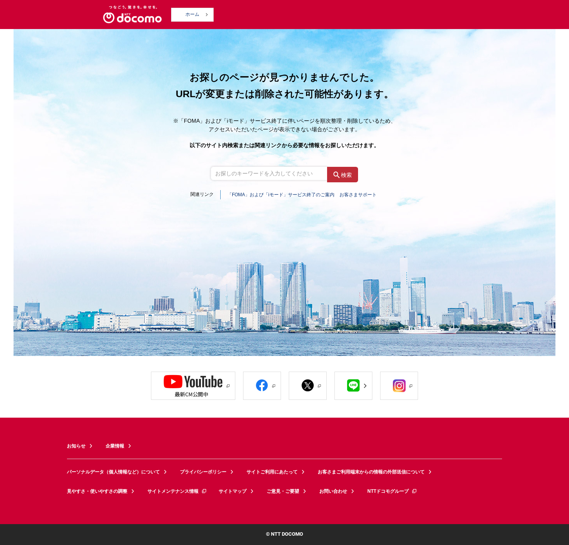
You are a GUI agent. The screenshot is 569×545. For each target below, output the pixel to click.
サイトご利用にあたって (272, 472)
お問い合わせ (333, 491)
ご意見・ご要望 (283, 491)
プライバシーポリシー (203, 472)
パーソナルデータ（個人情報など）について (113, 472)
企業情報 (115, 446)
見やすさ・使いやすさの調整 (97, 491)
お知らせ (76, 446)
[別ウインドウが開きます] (193, 386)
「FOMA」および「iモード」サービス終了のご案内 (280, 194)
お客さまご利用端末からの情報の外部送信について (371, 472)
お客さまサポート (358, 194)
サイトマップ (233, 491)
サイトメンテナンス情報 (173, 491)
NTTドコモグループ (388, 491)
